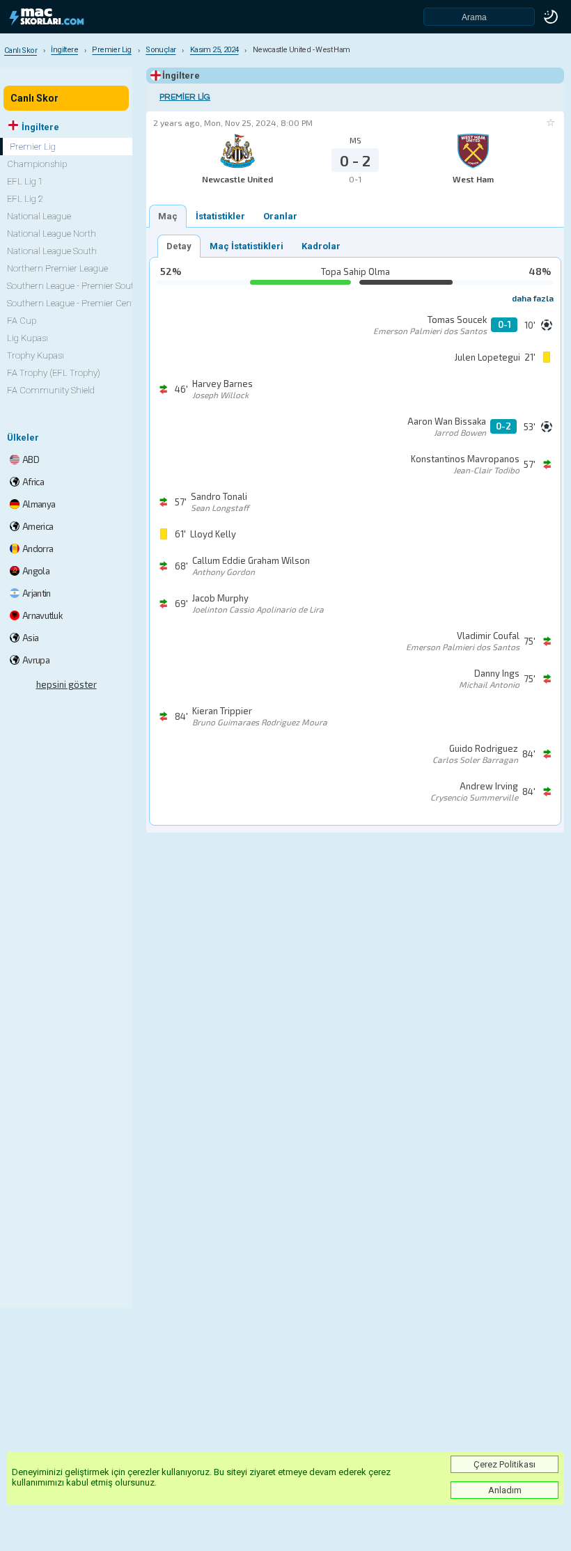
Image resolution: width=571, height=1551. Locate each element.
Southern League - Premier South (73, 286)
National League (39, 216)
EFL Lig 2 (25, 199)
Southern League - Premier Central (76, 303)
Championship (37, 164)
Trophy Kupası (35, 355)
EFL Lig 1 (25, 181)
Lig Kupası (27, 338)
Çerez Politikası (504, 1464)
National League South (52, 251)
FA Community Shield (51, 390)
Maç (168, 216)
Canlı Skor (34, 98)
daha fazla (533, 298)
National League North (51, 233)
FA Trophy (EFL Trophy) (53, 373)
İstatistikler (220, 216)
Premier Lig (184, 97)
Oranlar (280, 216)
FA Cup (21, 320)
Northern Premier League (57, 268)
